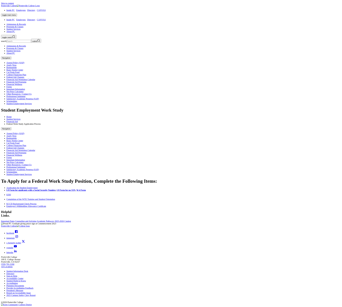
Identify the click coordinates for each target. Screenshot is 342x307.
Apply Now (11, 65)
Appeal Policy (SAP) (15, 63)
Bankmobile (11, 67)
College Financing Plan (16, 75)
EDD (8, 195)
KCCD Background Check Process (21, 204)
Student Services (13, 119)
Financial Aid (12, 121)
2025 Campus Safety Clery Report (21, 295)
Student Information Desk (17, 271)
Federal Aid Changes (15, 77)
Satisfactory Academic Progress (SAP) (22, 99)
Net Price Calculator (15, 91)
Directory (31, 10)
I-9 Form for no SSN (66, 190)
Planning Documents (15, 286)
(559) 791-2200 (7, 264)
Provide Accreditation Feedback (19, 288)
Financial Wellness (14, 84)
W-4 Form (81, 190)
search (3, 41)
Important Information (15, 89)
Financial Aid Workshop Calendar (20, 79)
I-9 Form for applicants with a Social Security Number (31, 190)
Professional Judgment (15, 96)
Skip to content (7, 3)
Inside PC (10, 10)
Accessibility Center (14, 278)
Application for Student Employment (22, 188)
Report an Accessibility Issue (18, 293)
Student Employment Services (19, 103)
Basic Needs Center (14, 70)
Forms (9, 87)
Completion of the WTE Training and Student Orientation (30, 199)
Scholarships (11, 101)
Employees (21, 10)
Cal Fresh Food (13, 72)
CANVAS (41, 10)
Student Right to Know (16, 281)
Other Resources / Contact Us (19, 94)
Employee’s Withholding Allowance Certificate (26, 206)
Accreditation (12, 283)
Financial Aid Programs (16, 82)
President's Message (14, 290)
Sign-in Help (11, 276)
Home (9, 117)
